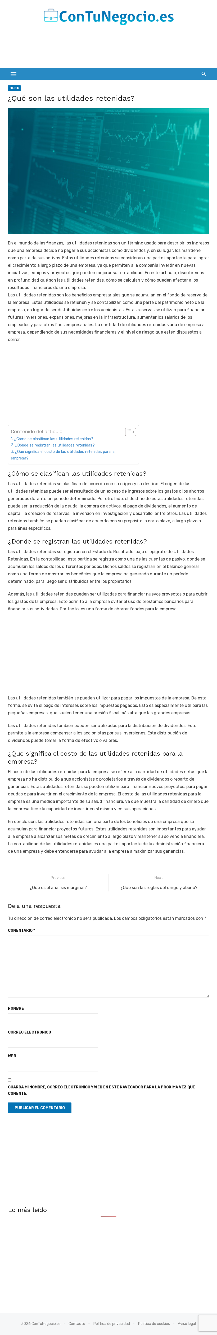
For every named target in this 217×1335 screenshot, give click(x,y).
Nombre (16, 1008)
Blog (14, 88)
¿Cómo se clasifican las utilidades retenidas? (53, 438)
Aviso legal (187, 1323)
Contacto (77, 1323)
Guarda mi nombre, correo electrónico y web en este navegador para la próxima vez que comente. (101, 1090)
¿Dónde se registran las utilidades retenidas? (55, 445)
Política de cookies (154, 1323)
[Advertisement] (104, 49)
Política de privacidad (111, 1323)
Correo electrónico (29, 1032)
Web (12, 1056)
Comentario (21, 930)
